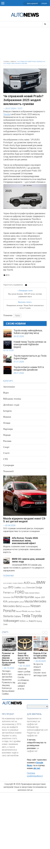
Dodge (39, 587)
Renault (19, 611)
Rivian (24, 611)
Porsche (9, 611)
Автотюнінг (9, 386)
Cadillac (17, 587)
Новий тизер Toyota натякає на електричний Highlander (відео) (30, 344)
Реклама (7, 441)
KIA (5, 601)
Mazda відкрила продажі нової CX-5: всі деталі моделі (24, 520)
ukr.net (36, 768)
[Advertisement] (25, 42)
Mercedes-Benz (12, 606)
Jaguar (37, 597)
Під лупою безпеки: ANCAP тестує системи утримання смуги (25, 295)
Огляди (6, 423)
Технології (8, 471)
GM (12, 597)
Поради (7, 435)
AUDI (27, 583)
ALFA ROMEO (7, 583)
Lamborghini (13, 601)
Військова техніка (12, 398)
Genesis (6, 597)
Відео (6, 392)
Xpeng (39, 621)
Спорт (6, 447)
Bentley (33, 583)
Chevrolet (30, 587)
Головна (6, 61)
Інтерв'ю (7, 411)
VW (27, 621)
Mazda (28, 601)
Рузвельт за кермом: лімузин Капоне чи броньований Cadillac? (8, 659)
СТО (5, 459)
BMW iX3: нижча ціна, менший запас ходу (28, 560)
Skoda (38, 611)
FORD (19, 592)
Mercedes (39, 601)
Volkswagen (11, 621)
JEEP (43, 597)
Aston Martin (18, 583)
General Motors (34, 593)
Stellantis (8, 616)
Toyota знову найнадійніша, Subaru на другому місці (28, 331)
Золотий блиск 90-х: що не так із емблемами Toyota (24, 658)
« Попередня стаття (25, 291)
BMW (40, 582)
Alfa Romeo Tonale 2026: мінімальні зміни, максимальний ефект (25, 541)
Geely (27, 593)
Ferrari (7, 592)
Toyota (6, 114)
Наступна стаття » (25, 302)
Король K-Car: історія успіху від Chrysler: (40, 655)
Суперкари (8, 465)
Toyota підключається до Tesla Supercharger (30, 357)
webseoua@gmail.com (37, 730)
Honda (18, 597)
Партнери (8, 429)
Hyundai (28, 597)
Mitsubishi (26, 606)
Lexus (21, 602)
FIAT (12, 593)
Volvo (23, 621)
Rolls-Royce (31, 611)
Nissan (36, 606)
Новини (13, 61)
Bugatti (5, 588)
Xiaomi (32, 620)
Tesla (26, 616)
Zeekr (5, 624)
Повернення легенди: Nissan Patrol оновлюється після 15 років (25, 306)
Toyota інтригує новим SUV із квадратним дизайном (29, 368)
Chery (24, 588)
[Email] (26, 285)
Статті (6, 453)
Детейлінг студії (11, 404)
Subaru (17, 616)
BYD (10, 587)
